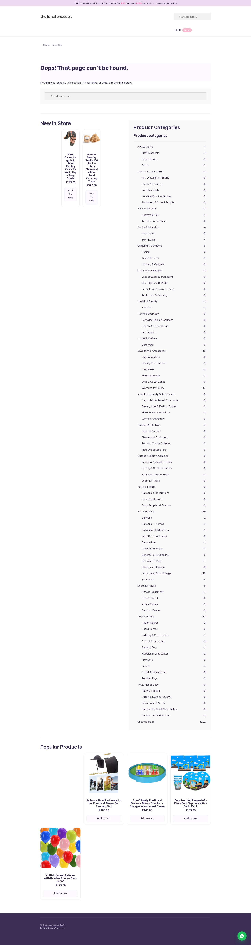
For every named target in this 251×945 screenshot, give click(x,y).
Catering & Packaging (149, 270)
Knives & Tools (150, 258)
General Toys (149, 647)
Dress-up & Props (152, 548)
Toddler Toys (149, 678)
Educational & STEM (153, 703)
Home (46, 45)
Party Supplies (146, 511)
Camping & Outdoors (149, 246)
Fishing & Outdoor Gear (155, 474)
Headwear (148, 369)
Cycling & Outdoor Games (157, 468)
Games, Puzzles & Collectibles (159, 709)
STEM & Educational (153, 672)
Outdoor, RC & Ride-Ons (156, 715)
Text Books (148, 239)
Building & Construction (155, 635)
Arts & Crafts (145, 147)
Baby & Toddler (146, 208)
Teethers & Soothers (154, 221)
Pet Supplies (149, 332)
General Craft (149, 159)
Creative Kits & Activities (156, 196)
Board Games (150, 629)
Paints (145, 165)
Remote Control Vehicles (156, 443)
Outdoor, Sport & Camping (153, 456)
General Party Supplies (155, 555)
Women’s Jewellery (153, 418)
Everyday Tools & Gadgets (157, 320)
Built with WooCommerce (52, 928)
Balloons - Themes (153, 524)
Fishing (146, 252)
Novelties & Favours (153, 567)
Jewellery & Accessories (151, 351)
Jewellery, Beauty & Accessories (156, 394)
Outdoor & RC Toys (148, 425)
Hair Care (147, 307)
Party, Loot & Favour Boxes (158, 289)
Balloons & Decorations (155, 493)
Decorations (149, 542)
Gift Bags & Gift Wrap (154, 283)
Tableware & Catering (155, 295)
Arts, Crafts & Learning (150, 171)
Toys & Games (146, 616)
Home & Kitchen (147, 338)
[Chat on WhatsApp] (242, 936)
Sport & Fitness (151, 480)
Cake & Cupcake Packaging (157, 276)
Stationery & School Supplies (159, 202)
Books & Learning (152, 184)
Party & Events (146, 487)
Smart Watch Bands (153, 381)
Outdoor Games (151, 610)
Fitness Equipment (153, 592)
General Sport (150, 598)
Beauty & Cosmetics (153, 363)
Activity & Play (150, 215)
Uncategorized (146, 721)
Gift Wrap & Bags (152, 561)
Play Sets (147, 660)
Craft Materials (150, 153)
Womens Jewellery (153, 388)
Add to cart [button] (70, 194)
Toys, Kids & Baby (148, 684)
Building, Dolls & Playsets (157, 697)
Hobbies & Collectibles (155, 653)
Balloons (147, 517)
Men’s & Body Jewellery (156, 412)
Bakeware (148, 344)
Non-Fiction (148, 233)
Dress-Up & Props (152, 499)
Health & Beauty (147, 301)
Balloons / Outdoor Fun (155, 530)
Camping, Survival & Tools (157, 462)
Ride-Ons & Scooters (154, 450)
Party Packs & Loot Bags (156, 573)
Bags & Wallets (151, 357)
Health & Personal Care (155, 326)
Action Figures (150, 622)
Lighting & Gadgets (153, 264)
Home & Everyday (148, 313)
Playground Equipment (155, 437)
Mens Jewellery (151, 375)
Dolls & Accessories (153, 641)
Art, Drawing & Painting (155, 177)
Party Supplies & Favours (156, 505)
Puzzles (146, 666)
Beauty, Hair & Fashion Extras (159, 406)
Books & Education (148, 227)
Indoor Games (150, 604)
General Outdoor (151, 431)
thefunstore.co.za (56, 16)
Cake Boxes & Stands (154, 536)
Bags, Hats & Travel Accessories (161, 400)
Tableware (148, 579)
